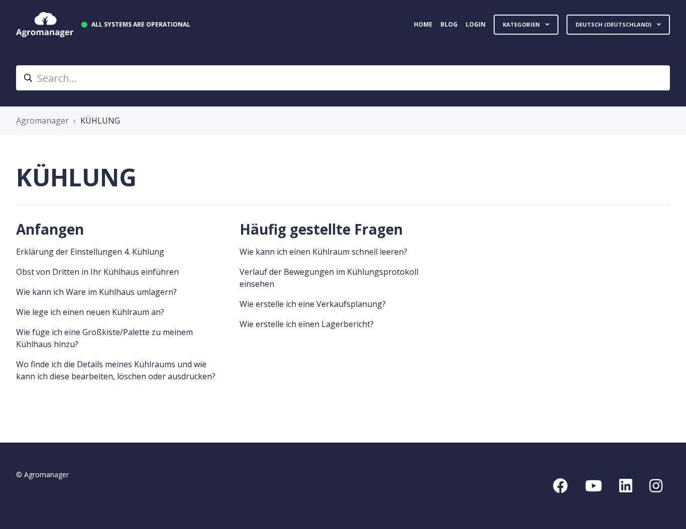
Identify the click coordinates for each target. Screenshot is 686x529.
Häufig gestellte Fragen (321, 229)
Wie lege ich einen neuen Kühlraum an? (90, 312)
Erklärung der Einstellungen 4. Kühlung (90, 251)
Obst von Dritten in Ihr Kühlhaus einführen (97, 271)
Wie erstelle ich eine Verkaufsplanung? (313, 303)
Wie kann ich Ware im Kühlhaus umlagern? (96, 291)
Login (476, 24)
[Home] (44, 24)
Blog (449, 24)
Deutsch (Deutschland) (614, 24)
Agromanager (42, 120)
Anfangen (50, 229)
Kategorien (522, 24)
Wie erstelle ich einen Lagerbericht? (307, 324)
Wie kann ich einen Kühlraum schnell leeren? (323, 251)
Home (423, 24)
